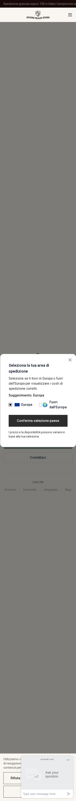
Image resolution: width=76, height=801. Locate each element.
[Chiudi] (70, 359)
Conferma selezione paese (38, 421)
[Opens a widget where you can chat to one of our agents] (47, 777)
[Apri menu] (70, 14)
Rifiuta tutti (19, 778)
